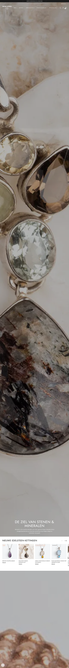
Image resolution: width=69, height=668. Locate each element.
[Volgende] (46, 1)
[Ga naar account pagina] (63, 7)
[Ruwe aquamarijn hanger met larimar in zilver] (59, 551)
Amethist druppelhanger (8, 560)
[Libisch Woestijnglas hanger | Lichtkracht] (42, 551)
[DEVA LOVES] (7, 8)
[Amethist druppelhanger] (10, 551)
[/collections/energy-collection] (34, 269)
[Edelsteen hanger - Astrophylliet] (26, 551)
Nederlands (63, 3)
